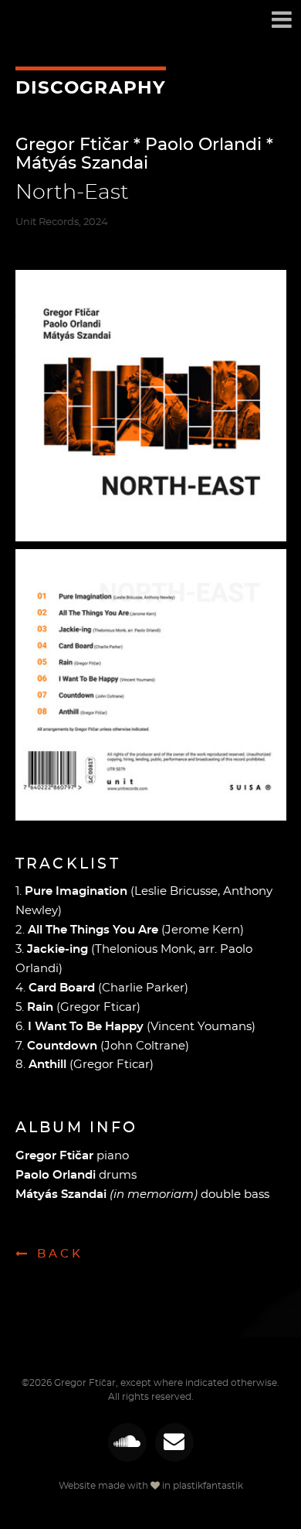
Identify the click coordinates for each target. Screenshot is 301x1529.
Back (60, 1254)
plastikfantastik (208, 1485)
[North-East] (150, 405)
